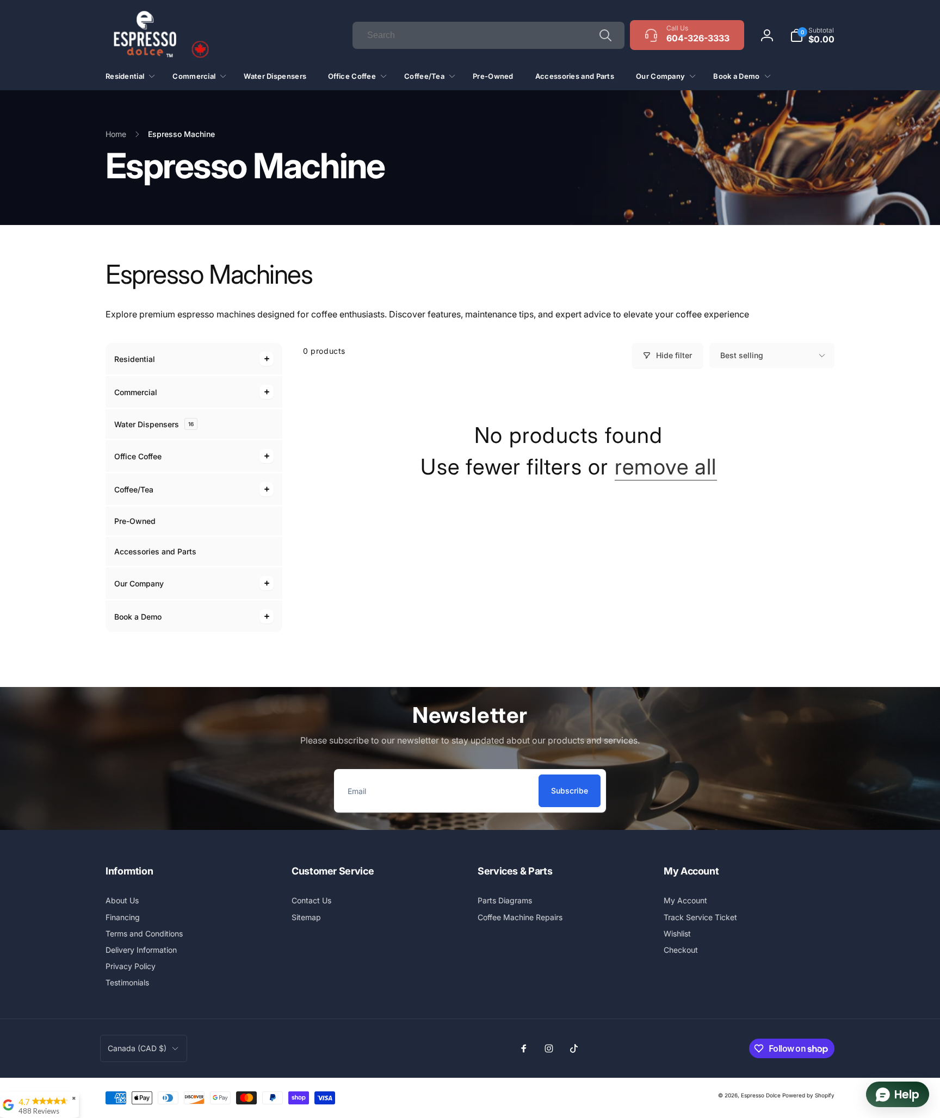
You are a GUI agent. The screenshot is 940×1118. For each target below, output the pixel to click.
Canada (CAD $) (137, 1048)
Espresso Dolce (761, 1095)
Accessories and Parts (155, 551)
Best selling (741, 355)
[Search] (605, 35)
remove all (666, 467)
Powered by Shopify (808, 1095)
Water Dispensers (154, 424)
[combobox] (488, 35)
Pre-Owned (135, 521)
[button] (812, 35)
